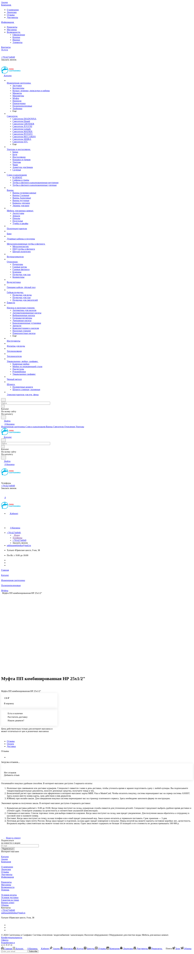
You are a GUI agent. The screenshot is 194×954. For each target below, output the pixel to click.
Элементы (17, 42)
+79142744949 (8, 57)
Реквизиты (12, 27)
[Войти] (2, 494)
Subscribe (33, 951)
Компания (6, 861)
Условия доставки (9, 897)
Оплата (10, 744)
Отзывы (11, 15)
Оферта (4, 940)
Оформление (18, 34)
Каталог (5, 856)
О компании (13, 10)
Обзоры (5, 905)
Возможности (14, 32)
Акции (4, 859)
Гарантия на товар (10, 900)
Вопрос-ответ (7, 902)
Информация (7, 877)
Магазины (12, 29)
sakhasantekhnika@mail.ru (19, 545)
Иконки (16, 40)
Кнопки (16, 37)
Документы (12, 17)
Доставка (11, 746)
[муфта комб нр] (95, 633)
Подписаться (7, 849)
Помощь (5, 890)
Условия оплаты (9, 895)
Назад (16, 535)
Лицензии (12, 12)
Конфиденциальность (11, 937)
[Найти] (3, 417)
